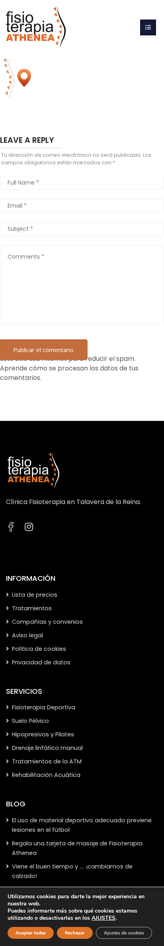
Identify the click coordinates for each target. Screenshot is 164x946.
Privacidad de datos (41, 662)
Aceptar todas (31, 933)
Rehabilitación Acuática (46, 775)
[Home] (36, 27)
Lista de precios (34, 595)
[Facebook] (11, 527)
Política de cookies (39, 649)
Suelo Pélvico (30, 721)
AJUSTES (103, 918)
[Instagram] (29, 527)
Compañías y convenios (47, 622)
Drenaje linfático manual (47, 748)
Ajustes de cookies (124, 933)
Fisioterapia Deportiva (43, 707)
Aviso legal (27, 635)
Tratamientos (32, 608)
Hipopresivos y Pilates (43, 734)
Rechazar (75, 933)
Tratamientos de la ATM (47, 761)
